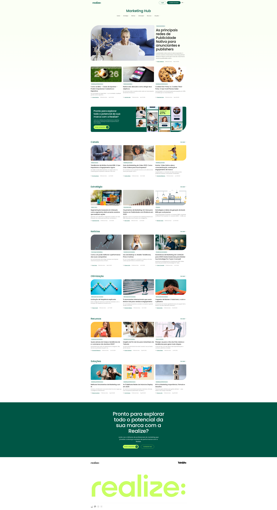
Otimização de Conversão (97, 296)
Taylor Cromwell (160, 265)
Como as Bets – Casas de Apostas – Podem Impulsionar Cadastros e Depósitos (104, 89)
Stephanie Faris (160, 97)
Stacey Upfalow (128, 350)
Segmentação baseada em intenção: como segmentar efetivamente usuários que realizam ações (105, 212)
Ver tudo (182, 142)
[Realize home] (96, 3)
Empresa (158, 207)
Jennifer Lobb (127, 97)
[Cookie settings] (101, 506)
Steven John (127, 265)
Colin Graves (127, 393)
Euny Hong (94, 265)
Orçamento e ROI (127, 207)
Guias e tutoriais (159, 339)
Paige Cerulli (95, 308)
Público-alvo (94, 207)
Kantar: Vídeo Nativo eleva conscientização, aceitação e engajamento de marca (166, 167)
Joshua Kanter (95, 97)
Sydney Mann (127, 176)
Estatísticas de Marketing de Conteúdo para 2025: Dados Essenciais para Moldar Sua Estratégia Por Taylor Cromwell (170, 257)
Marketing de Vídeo (128, 162)
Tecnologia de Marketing (96, 252)
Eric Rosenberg (95, 176)
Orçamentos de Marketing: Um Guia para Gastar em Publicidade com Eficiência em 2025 (138, 212)
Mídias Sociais (94, 162)
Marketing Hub (138, 10)
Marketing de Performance (97, 84)
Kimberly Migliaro (128, 308)
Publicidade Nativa (160, 26)
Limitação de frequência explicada (103, 299)
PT (182, 2)
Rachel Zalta (159, 308)
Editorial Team (160, 220)
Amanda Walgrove (161, 176)
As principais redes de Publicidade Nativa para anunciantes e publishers (168, 40)
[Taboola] (182, 463)
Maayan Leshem (96, 393)
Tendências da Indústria (129, 252)
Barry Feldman (160, 61)
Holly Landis (127, 220)
